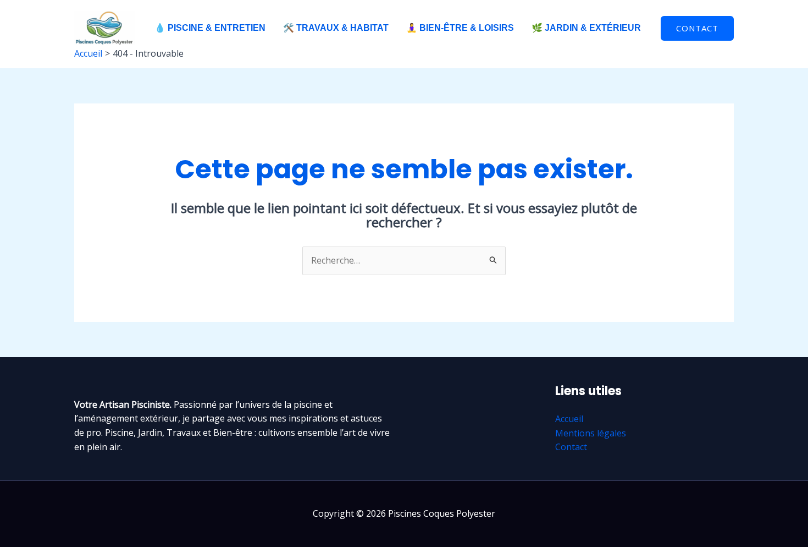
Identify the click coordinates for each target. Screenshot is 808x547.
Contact (571, 447)
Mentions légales (590, 433)
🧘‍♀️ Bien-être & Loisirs (460, 27)
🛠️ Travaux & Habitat (336, 27)
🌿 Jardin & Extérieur (586, 27)
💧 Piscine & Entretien (209, 27)
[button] (697, 28)
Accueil (569, 419)
